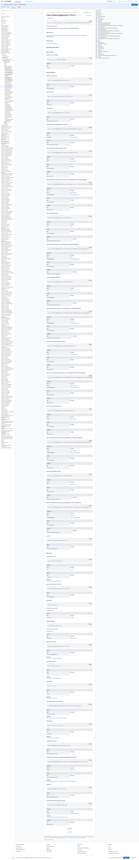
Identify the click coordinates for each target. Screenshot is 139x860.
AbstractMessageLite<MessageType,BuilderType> (60, 35)
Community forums (50, 846)
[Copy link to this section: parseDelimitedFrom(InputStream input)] (67, 148)
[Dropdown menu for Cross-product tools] (33, 1)
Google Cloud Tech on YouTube (113, 853)
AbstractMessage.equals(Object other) (53, 581)
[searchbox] (7, 10)
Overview (3, 6)
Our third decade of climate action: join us (45, 857)
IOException (49, 176)
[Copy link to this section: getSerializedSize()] (56, 661)
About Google (18, 857)
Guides (8, 6)
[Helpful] (90, 12)
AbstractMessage (74, 35)
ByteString (72, 290)
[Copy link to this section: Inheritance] (54, 32)
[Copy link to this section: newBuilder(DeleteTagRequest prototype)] (68, 124)
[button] (7, 53)
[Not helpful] (92, 12)
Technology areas (17, 1)
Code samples (79, 849)
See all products (18, 846)
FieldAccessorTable (51, 714)
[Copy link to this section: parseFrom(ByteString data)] (61, 277)
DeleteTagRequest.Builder (52, 120)
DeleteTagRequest (50, 88)
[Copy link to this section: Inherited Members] (60, 47)
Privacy (23, 857)
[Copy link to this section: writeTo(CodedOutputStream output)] (66, 800)
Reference (14, 6)
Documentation (52, 12)
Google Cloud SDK (8, 4)
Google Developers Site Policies (62, 837)
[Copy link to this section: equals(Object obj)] (56, 556)
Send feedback (88, 15)
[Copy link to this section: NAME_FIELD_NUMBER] (59, 55)
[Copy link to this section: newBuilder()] (54, 108)
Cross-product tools (28, 1)
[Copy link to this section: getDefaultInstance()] (58, 76)
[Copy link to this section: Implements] (54, 41)
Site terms (27, 857)
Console (121, 1)
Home (47, 12)
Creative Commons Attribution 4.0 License (73, 836)
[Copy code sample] (91, 21)
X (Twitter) (110, 849)
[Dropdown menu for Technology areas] (22, 1)
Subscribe (126, 857)
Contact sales (18, 851)
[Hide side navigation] (13, 858)
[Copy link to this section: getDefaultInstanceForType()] (62, 584)
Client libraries (22, 4)
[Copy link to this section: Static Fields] (55, 52)
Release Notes (49, 849)
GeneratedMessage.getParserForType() (53, 658)
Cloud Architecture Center (81, 851)
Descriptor (49, 104)
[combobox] (112, 1)
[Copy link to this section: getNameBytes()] (56, 621)
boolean (48, 577)
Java (15, 4)
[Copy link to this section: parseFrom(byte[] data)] (59, 213)
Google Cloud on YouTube (112, 851)
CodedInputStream (73, 354)
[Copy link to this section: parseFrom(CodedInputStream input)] (66, 341)
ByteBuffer (72, 484)
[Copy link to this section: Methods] (53, 553)
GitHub (78, 846)
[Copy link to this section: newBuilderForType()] (58, 741)
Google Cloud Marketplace (20, 849)
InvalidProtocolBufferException (53, 240)
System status (49, 851)
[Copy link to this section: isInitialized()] (53, 721)
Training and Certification (81, 853)
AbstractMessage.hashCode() (52, 698)
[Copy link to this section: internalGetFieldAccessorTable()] (63, 701)
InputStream (72, 161)
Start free (134, 4)
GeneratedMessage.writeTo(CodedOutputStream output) (57, 817)
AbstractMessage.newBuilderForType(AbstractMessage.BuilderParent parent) (61, 781)
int (47, 67)
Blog (109, 846)
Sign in (136, 1)
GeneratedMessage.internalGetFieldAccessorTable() (56, 717)
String (48, 617)
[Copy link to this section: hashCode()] (53, 681)
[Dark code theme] (90, 21)
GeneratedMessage (82, 35)
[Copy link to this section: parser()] (51, 536)
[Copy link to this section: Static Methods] (57, 72)
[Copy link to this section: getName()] (53, 600)
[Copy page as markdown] (80, 15)
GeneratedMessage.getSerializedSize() (53, 678)
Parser (48, 548)
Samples (19, 6)
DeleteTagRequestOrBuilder (51, 43)
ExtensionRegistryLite (74, 194)
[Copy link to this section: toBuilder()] (52, 784)
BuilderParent (73, 769)
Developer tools (58, 12)
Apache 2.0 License (47, 837)
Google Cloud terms (33, 857)
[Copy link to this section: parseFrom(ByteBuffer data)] (61, 471)
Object (47, 35)
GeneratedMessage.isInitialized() (52, 737)
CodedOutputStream (74, 813)
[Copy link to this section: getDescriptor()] (55, 92)
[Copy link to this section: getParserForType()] (57, 642)
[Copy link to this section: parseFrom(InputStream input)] (63, 406)
